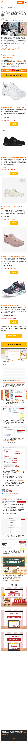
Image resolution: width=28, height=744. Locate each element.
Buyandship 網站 (15, 360)
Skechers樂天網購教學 (8, 57)
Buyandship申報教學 (15, 580)
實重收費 (20, 61)
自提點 (9, 63)
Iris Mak (7, 18)
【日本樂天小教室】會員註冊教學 (13, 440)
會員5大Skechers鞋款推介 (9, 55)
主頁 (2, 7)
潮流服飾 (10, 7)
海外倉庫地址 (18, 471)
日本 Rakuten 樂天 (16, 401)
